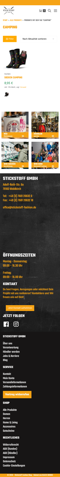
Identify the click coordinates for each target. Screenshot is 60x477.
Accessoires (9, 426)
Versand (23, 87)
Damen (6, 414)
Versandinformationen (14, 382)
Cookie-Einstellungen (14, 465)
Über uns (7, 343)
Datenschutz (9, 461)
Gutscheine (8, 431)
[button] (49, 10)
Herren (6, 418)
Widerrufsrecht (11, 445)
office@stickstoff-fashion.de (19, 207)
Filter (11, 38)
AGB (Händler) (10, 453)
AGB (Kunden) (10, 449)
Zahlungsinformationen (15, 386)
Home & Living (10, 422)
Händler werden (11, 352)
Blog (5, 360)
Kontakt (7, 374)
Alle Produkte (16, 20)
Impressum (9, 457)
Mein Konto (8, 378)
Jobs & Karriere (11, 356)
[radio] (6, 94)
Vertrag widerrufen (17, 394)
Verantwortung (10, 347)
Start (5, 20)
